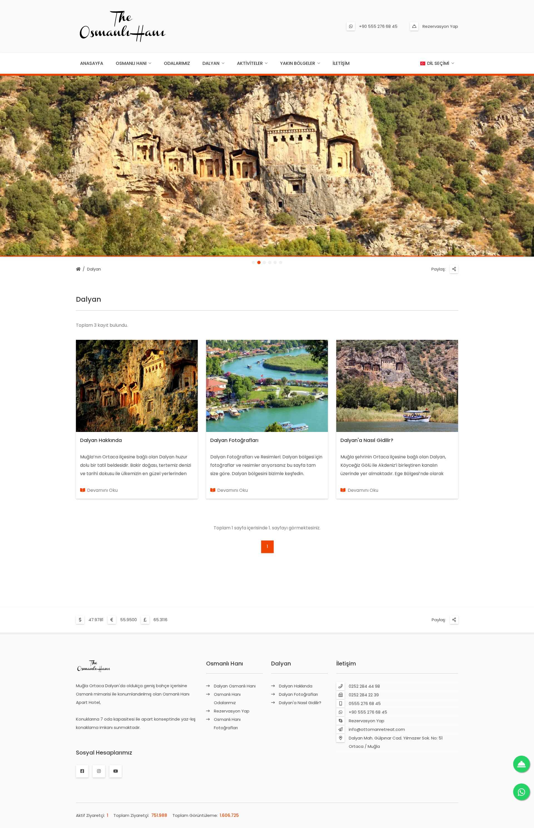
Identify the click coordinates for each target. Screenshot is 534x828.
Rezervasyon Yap (440, 26)
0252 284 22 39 (364, 695)
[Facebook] (82, 771)
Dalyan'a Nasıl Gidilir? (366, 440)
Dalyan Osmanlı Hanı (235, 686)
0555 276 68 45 (365, 703)
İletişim (341, 63)
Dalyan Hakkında (101, 440)
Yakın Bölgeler (297, 63)
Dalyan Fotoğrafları (234, 440)
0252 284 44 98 (364, 686)
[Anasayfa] (78, 269)
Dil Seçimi (438, 63)
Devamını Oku (102, 490)
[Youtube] (115, 771)
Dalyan (210, 63)
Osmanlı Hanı (131, 63)
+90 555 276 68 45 (378, 26)
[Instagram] (99, 771)
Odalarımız (177, 63)
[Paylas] (454, 269)
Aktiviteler (250, 63)
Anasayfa (91, 63)
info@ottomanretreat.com (377, 729)
